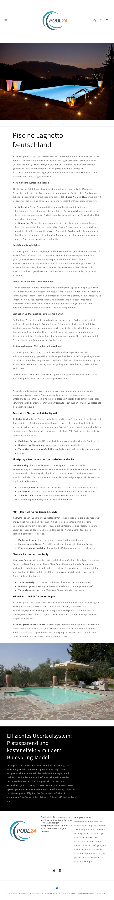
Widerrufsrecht (35, 893)
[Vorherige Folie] (51, 123)
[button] (6, 21)
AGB (64, 893)
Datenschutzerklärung (52, 893)
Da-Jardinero (23, 893)
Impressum (101, 893)
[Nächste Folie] (63, 123)
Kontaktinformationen (85, 893)
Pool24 (15, 893)
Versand (72, 893)
